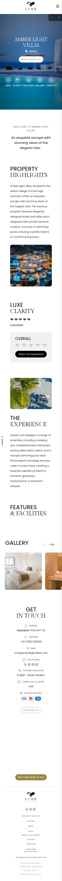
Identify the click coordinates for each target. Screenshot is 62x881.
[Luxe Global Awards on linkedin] (36, 664)
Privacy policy (30, 870)
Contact (31, 840)
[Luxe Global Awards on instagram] (33, 664)
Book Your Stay (31, 59)
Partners (31, 844)
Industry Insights (31, 816)
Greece (33, 51)
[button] (58, 17)
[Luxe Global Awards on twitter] (29, 664)
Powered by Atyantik (30, 874)
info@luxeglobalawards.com (31, 857)
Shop (31, 831)
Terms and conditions (31, 867)
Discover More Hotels (31, 777)
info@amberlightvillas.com (31, 653)
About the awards (31, 835)
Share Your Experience (31, 354)
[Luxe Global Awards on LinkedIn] (34, 809)
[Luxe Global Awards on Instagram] (30, 809)
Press (31, 826)
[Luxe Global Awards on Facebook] (26, 809)
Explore (31, 821)
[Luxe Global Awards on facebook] (25, 664)
